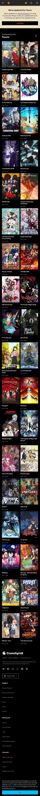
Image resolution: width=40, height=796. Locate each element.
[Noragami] (11, 393)
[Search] (31, 3)
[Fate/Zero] (29, 393)
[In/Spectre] (11, 595)
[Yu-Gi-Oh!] (29, 527)
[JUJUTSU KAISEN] (29, 57)
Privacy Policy (15, 786)
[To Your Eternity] (11, 90)
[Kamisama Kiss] (29, 461)
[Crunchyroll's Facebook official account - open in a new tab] (8, 669)
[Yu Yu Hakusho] (11, 325)
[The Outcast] (11, 527)
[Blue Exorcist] (29, 156)
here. (13, 788)
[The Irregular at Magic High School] (29, 427)
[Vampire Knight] (11, 426)
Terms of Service (24, 14)
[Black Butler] (29, 325)
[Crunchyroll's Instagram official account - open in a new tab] (12, 669)
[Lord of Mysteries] (29, 358)
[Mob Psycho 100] (29, 123)
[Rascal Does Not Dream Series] (11, 359)
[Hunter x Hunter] (11, 259)
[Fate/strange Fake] (11, 57)
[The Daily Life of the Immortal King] (11, 225)
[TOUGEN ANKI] (29, 259)
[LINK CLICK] (29, 494)
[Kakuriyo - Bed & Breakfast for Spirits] (29, 561)
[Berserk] (11, 494)
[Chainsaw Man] (11, 123)
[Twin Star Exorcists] (29, 628)
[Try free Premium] (25, 3)
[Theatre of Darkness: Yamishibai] (29, 190)
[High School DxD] (11, 292)
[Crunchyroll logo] (9, 3)
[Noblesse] (11, 560)
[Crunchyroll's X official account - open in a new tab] (17, 669)
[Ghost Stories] (29, 595)
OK (20, 792)
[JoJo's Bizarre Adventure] (29, 90)
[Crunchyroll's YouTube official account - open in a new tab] (3, 669)
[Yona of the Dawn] (11, 461)
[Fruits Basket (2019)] (11, 156)
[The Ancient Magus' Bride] (29, 292)
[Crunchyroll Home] (12, 653)
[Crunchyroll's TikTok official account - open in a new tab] (22, 669)
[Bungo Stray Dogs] (29, 224)
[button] (3, 3)
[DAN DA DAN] (11, 189)
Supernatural (8, 34)
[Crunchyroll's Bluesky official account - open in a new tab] (26, 669)
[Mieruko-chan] (11, 628)
